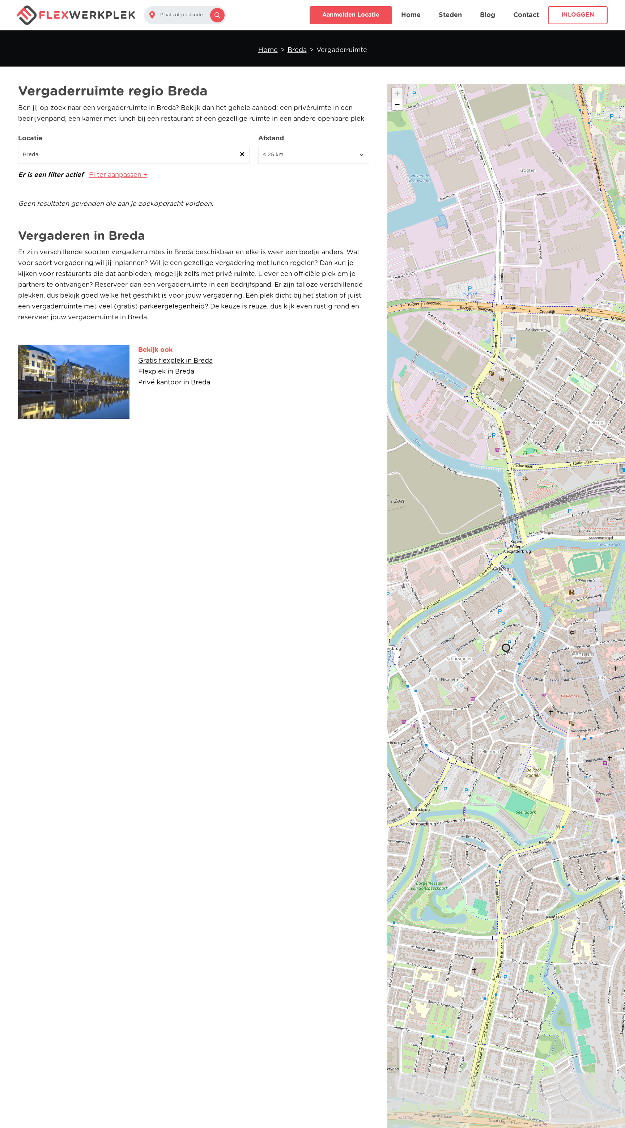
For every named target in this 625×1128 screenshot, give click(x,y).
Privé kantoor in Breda (174, 382)
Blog (487, 15)
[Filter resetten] (242, 155)
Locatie (30, 138)
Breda (297, 50)
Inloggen (577, 15)
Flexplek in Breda (166, 372)
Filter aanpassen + (118, 175)
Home (411, 15)
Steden (450, 15)
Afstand (271, 138)
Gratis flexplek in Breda (175, 361)
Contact (526, 15)
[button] (397, 93)
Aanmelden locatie (350, 15)
